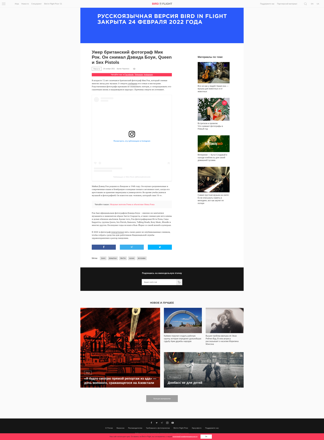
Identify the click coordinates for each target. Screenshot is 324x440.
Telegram (139, 75)
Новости (25, 4)
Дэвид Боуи (113, 258)
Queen (103, 258)
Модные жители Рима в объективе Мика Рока (132, 204)
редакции (185, 433)
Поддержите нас (267, 4)
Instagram (148, 75)
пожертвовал (117, 232)
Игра (17, 4)
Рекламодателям (135, 428)
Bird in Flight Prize (181, 428)
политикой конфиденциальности (185, 436)
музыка (131, 258)
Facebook (129, 75)
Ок (206, 436)
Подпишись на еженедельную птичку (162, 273)
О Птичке (109, 428)
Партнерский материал (287, 4)
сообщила (132, 83)
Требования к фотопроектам (158, 428)
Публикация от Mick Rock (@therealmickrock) (131, 177)
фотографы (141, 258)
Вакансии (120, 428)
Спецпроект (36, 4)
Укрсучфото (196, 428)
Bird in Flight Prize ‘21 (53, 4)
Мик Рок (123, 258)
